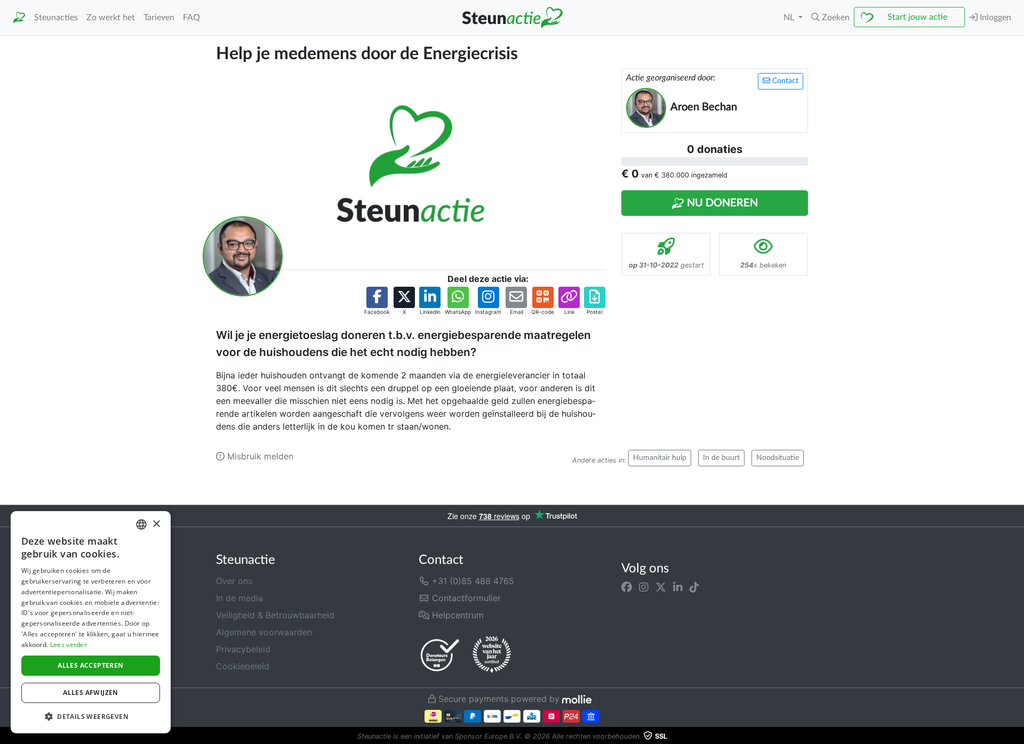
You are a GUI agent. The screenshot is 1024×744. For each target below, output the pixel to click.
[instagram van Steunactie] (644, 587)
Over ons (234, 581)
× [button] (156, 524)
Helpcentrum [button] (456, 615)
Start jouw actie (917, 17)
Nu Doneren (721, 203)
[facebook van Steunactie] (626, 587)
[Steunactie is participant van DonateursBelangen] (440, 655)
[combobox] (141, 524)
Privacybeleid (243, 649)
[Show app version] (1016, 736)
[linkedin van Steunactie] (678, 587)
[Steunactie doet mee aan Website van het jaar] (492, 655)
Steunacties (56, 17)
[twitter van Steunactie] (660, 587)
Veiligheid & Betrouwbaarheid (275, 615)
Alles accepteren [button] (90, 665)
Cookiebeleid (242, 666)
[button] (830, 17)
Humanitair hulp (659, 458)
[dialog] (91, 622)
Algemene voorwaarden (264, 632)
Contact (784, 81)
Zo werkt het (110, 17)
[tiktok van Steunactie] (694, 587)
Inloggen (994, 17)
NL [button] (789, 17)
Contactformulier (465, 598)
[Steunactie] (19, 18)
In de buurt (721, 458)
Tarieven (158, 17)
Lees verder (68, 644)
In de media (239, 598)
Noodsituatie (777, 458)
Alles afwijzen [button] (90, 692)
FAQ (191, 17)
